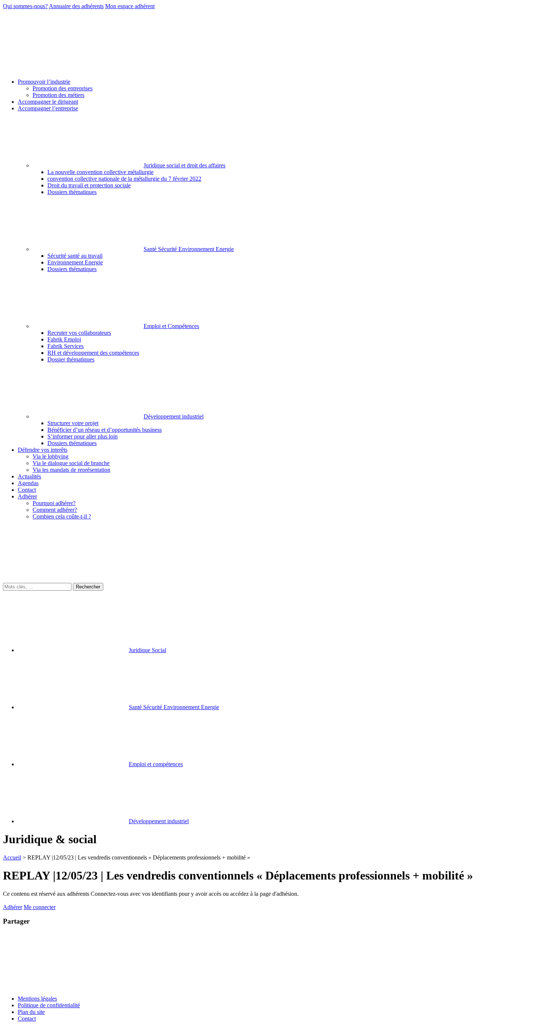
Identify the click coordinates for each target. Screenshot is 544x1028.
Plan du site (31, 1012)
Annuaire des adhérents (76, 6)
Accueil (12, 857)
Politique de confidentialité (49, 1005)
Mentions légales (37, 998)
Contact (27, 1018)
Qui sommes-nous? (25, 6)
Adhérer (12, 907)
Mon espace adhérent (130, 6)
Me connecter (40, 907)
